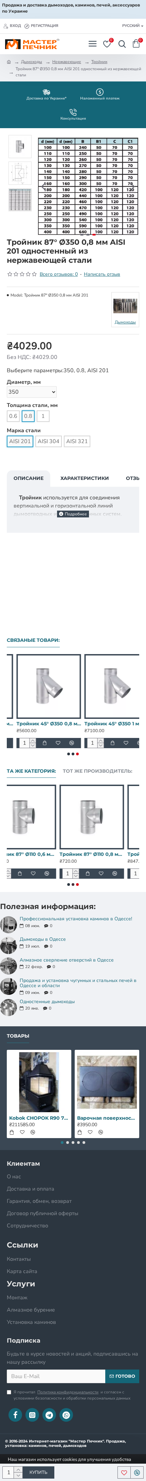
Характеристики (84, 478)
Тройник (99, 61)
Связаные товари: (33, 640)
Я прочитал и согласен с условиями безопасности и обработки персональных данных (72, 1395)
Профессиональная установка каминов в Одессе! (76, 918)
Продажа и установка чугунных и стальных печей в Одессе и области (78, 983)
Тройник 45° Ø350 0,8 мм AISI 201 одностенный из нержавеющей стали (39, 724)
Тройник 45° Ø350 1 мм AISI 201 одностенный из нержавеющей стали (107, 724)
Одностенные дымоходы (47, 1001)
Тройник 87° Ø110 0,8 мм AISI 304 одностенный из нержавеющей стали (107, 854)
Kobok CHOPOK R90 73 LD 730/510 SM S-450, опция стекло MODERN (39, 1118)
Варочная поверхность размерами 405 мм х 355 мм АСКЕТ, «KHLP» (107, 1118)
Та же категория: (31, 771)
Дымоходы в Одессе (43, 939)
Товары (18, 1036)
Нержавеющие (66, 61)
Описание (28, 478)
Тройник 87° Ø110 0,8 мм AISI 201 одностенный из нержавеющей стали (39, 854)
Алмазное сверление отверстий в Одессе (67, 960)
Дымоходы (31, 61)
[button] (43, 186)
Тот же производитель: (97, 771)
